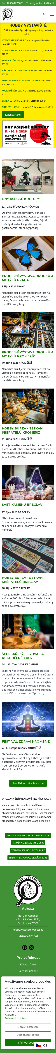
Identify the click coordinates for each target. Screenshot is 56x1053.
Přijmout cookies (28, 1042)
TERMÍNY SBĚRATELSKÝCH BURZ (28, 850)
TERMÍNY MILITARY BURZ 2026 (28, 842)
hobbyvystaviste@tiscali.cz (28, 929)
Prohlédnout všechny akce (28, 783)
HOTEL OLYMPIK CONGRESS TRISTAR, (21, 81)
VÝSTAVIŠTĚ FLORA (12, 50)
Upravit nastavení (28, 1027)
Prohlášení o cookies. (16, 1018)
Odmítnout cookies (28, 1034)
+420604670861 (14, 3)
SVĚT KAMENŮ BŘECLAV (22, 504)
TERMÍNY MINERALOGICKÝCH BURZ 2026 (28, 835)
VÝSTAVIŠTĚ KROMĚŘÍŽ (14, 40)
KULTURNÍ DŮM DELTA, (13, 91)
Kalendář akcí (13, 114)
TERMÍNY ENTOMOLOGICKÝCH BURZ (28, 857)
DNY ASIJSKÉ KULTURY (21, 199)
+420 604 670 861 (28, 936)
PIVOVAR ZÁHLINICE (12, 60)
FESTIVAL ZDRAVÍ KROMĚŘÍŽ (26, 741)
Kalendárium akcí (28, 971)
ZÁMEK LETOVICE (11, 101)
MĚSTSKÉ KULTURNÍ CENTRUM (17, 70)
